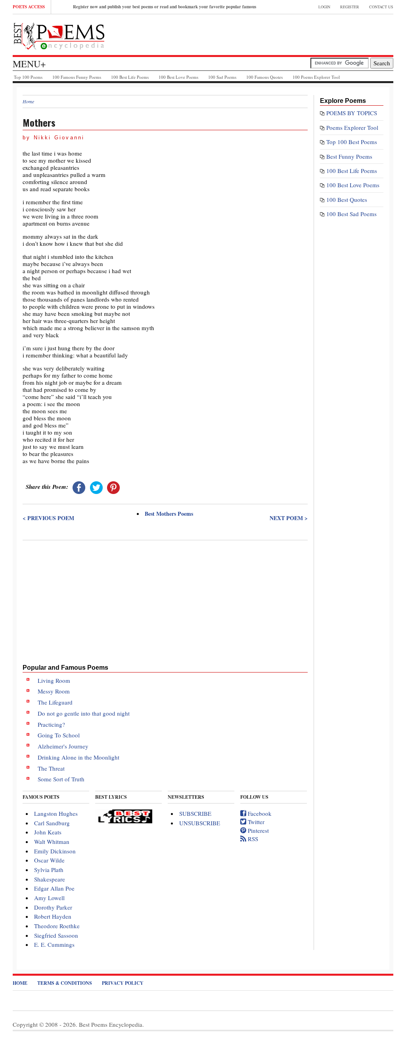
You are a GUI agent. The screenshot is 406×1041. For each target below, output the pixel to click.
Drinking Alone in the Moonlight (78, 757)
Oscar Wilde (49, 860)
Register (349, 6)
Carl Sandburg (52, 823)
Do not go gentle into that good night (84, 713)
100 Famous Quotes (264, 77)
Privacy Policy (123, 983)
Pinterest (257, 830)
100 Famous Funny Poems (76, 77)
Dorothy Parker (53, 907)
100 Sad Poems (222, 77)
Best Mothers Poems (169, 513)
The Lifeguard (55, 702)
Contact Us (381, 6)
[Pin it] (113, 486)
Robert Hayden (52, 916)
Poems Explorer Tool (352, 127)
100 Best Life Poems (130, 77)
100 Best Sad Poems (351, 214)
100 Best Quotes (346, 199)
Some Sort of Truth (61, 779)
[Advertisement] (165, 600)
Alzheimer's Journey (63, 746)
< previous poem (48, 518)
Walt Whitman (51, 841)
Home (28, 101)
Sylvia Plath (48, 870)
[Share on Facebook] (79, 486)
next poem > (289, 518)
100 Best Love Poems (178, 77)
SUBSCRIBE (195, 813)
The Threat (51, 768)
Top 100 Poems (28, 77)
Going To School (59, 735)
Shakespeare (49, 879)
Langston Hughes (56, 813)
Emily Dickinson (55, 851)
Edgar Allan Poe (54, 888)
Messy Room (54, 691)
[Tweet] (96, 486)
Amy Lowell (49, 898)
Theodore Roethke (57, 926)
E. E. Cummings (54, 944)
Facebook (259, 813)
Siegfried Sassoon (56, 935)
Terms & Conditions (64, 983)
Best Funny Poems (349, 156)
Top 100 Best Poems (351, 142)
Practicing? (51, 724)
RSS (252, 839)
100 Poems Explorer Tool (316, 77)
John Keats (47, 832)
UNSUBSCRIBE (199, 823)
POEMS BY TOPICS (351, 113)
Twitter (255, 822)
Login (324, 6)
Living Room (54, 680)
